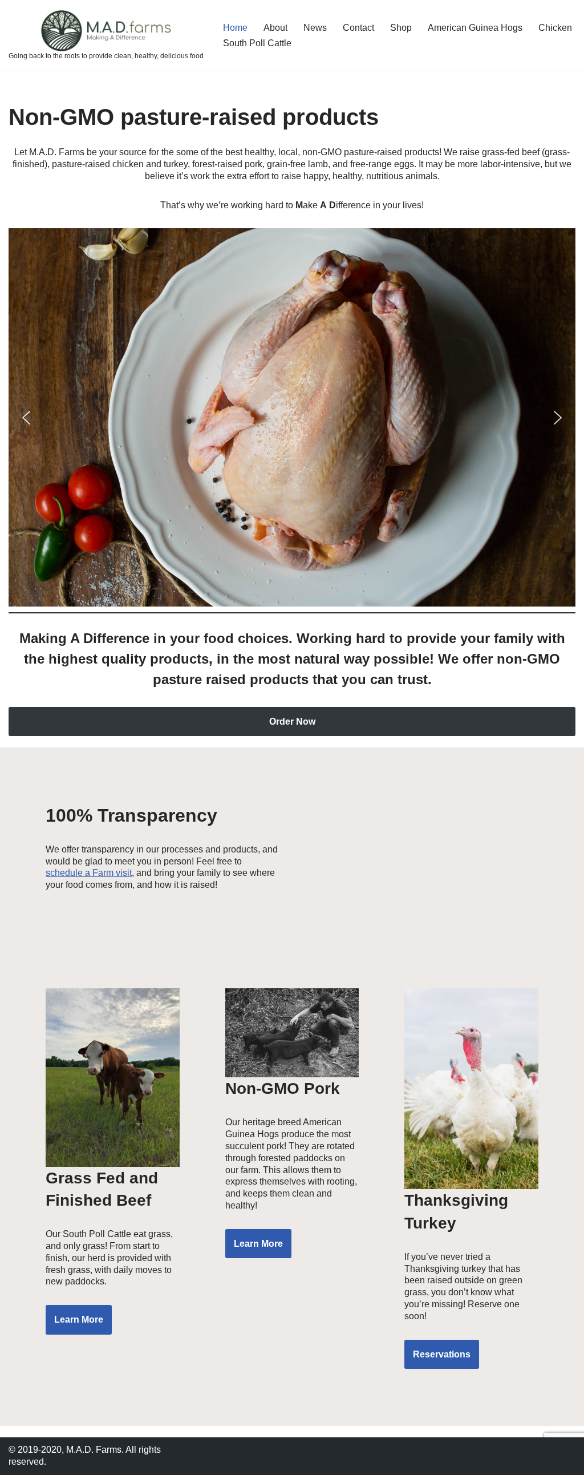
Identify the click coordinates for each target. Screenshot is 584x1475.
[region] (292, 417)
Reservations (442, 1354)
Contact (358, 28)
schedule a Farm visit (89, 873)
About (275, 28)
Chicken (555, 28)
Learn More (78, 1319)
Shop (401, 28)
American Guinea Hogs (475, 28)
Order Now (292, 721)
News (315, 28)
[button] (26, 418)
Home (235, 28)
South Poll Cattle (257, 43)
